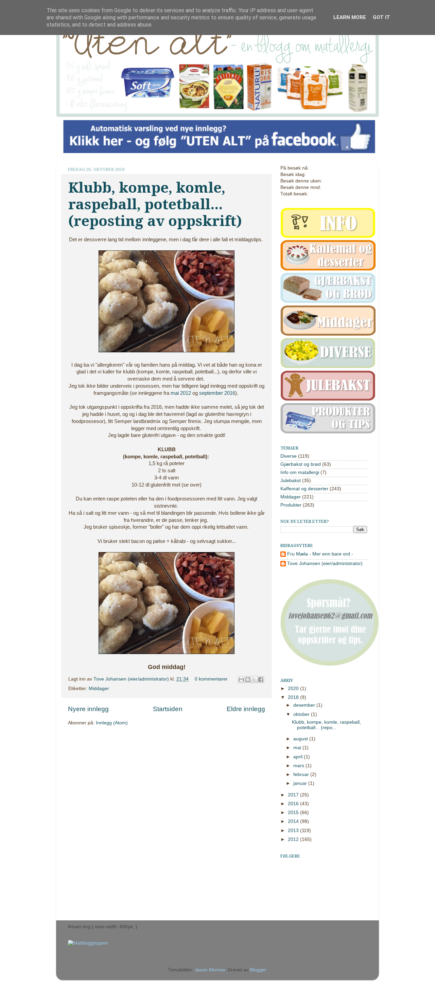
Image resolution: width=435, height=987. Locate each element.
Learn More (349, 17)
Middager (99, 688)
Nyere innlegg (88, 708)
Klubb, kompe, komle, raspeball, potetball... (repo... (326, 725)
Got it (381, 17)
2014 (294, 821)
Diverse (288, 456)
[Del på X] (254, 679)
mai (297, 747)
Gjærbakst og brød (300, 464)
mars (299, 765)
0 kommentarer (211, 679)
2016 (294, 803)
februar (301, 774)
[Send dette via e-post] (241, 679)
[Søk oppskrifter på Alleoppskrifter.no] (88, 943)
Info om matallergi (299, 472)
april (298, 756)
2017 (294, 794)
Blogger (258, 969)
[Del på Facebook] (260, 679)
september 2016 (217, 393)
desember (304, 705)
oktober (302, 714)
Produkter (290, 505)
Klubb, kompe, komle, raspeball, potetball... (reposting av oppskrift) (155, 204)
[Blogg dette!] (247, 679)
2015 (294, 812)
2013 (294, 830)
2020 (294, 688)
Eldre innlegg (246, 708)
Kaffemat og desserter (304, 488)
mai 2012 (181, 393)
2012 (294, 839)
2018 (294, 697)
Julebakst (290, 480)
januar (300, 783)
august (301, 738)
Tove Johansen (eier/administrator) (131, 679)
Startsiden (167, 708)
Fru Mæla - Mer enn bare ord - (320, 554)
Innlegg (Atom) (112, 722)
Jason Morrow (210, 969)
